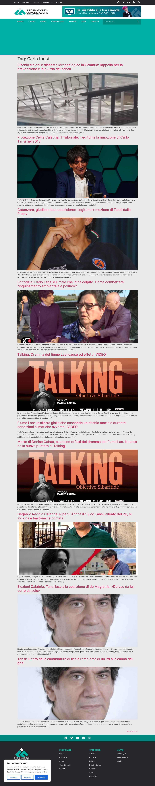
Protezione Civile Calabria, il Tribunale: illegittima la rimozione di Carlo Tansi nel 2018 (73, 139)
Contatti (59, 2)
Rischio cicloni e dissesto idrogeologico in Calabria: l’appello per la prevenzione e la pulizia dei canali (70, 67)
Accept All (41, 777)
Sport (83, 21)
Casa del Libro (47, 2)
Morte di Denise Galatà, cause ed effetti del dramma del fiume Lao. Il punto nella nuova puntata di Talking (77, 444)
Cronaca (31, 21)
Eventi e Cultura (57, 21)
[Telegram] (133, 2)
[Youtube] (128, 2)
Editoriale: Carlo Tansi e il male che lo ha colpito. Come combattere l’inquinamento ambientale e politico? (70, 284)
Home (16, 2)
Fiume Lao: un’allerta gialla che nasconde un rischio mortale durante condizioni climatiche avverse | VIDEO (71, 425)
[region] (27, 771)
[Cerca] (138, 22)
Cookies (120, 761)
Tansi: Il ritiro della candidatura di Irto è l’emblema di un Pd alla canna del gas (75, 661)
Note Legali (121, 754)
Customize (14, 777)
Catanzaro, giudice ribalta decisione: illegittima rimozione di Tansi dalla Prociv (74, 212)
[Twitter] (123, 2)
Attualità (20, 21)
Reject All (27, 777)
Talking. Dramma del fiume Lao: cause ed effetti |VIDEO (61, 354)
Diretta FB (95, 21)
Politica (43, 21)
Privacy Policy (122, 757)
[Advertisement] (77, 40)
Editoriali (72, 21)
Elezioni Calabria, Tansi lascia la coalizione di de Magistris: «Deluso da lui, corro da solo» (76, 589)
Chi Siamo (26, 2)
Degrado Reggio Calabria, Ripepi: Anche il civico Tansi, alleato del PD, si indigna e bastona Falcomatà (74, 516)
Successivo (132, 731)
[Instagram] (139, 2)
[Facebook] (118, 2)
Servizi (36, 2)
